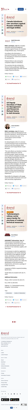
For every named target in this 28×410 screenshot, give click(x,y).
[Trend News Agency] (5, 333)
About (2, 360)
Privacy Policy (4, 382)
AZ (14, 407)
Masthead (3, 362)
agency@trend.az (4, 346)
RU (16, 407)
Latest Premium (4, 354)
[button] (2, 15)
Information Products (5, 375)
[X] (8, 394)
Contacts (3, 364)
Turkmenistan (9, 293)
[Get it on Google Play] (14, 399)
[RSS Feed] (20, 394)
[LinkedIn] (17, 394)
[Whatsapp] (2, 394)
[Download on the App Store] (5, 399)
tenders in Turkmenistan (19, 293)
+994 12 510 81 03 (4, 344)
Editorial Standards (5, 366)
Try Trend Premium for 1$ (13, 83)
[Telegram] (14, 394)
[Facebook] (5, 394)
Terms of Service (4, 380)
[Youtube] (11, 394)
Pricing (2, 373)
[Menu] (25, 9)
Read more (13, 41)
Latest (2, 352)
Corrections (3, 368)
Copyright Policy (4, 384)
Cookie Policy (4, 386)
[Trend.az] (5, 9)
